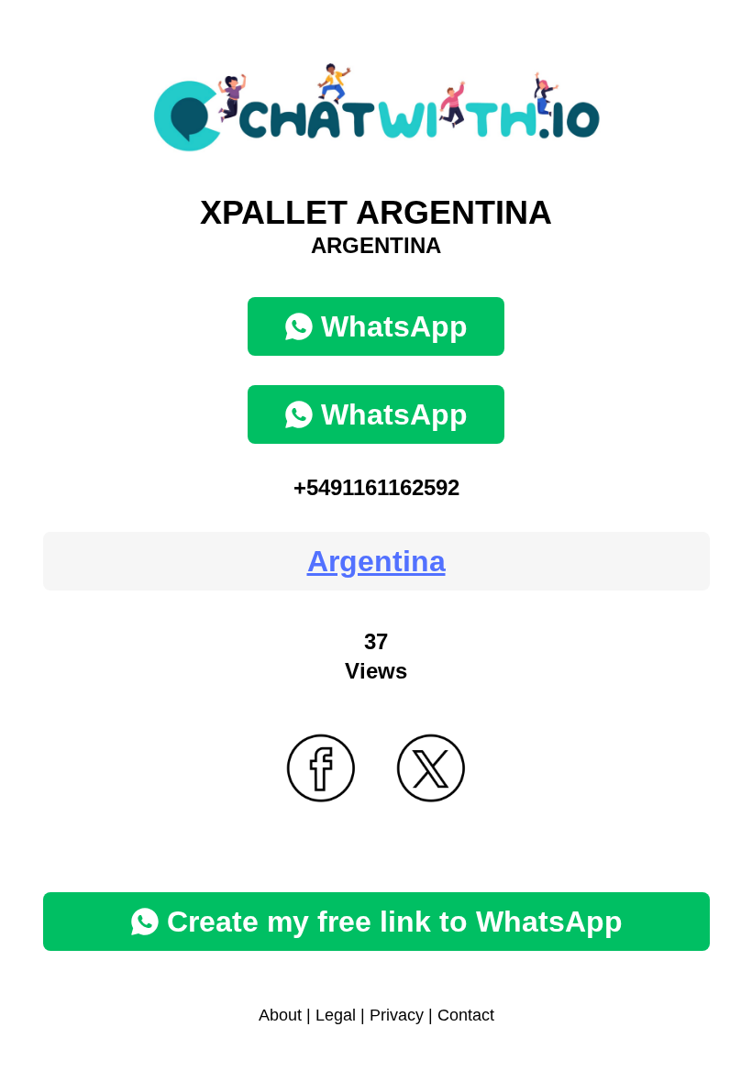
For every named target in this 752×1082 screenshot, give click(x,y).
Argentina (376, 561)
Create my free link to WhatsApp (395, 921)
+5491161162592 (376, 487)
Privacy (397, 1015)
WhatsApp (394, 326)
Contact (465, 1015)
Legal (335, 1015)
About (280, 1015)
